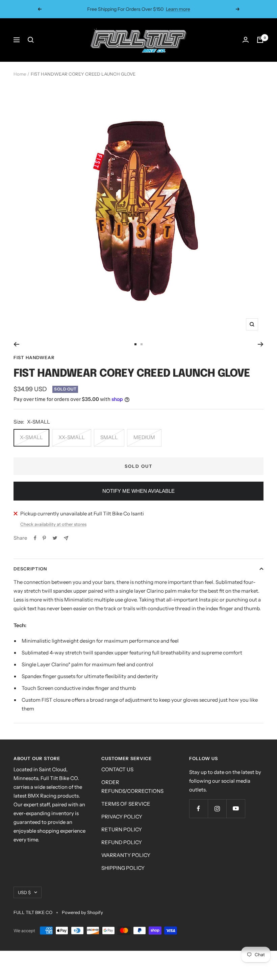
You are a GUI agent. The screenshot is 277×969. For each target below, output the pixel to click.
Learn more (178, 9)
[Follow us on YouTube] (235, 808)
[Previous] (16, 344)
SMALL (109, 437)
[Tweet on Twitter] (55, 538)
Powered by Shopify (82, 912)
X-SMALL (31, 437)
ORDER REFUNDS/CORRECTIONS (132, 786)
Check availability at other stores (53, 524)
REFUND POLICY (121, 842)
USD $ (24, 892)
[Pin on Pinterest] (44, 538)
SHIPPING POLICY (123, 868)
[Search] (31, 40)
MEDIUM (144, 437)
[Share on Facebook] (35, 538)
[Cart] (260, 40)
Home (20, 74)
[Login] (246, 40)
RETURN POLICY (121, 829)
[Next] (260, 344)
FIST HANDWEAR (34, 357)
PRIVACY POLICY (121, 816)
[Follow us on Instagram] (217, 808)
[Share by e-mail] (66, 538)
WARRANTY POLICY (125, 855)
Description (30, 568)
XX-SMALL (71, 437)
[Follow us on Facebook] (198, 808)
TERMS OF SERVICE (125, 804)
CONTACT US (117, 769)
